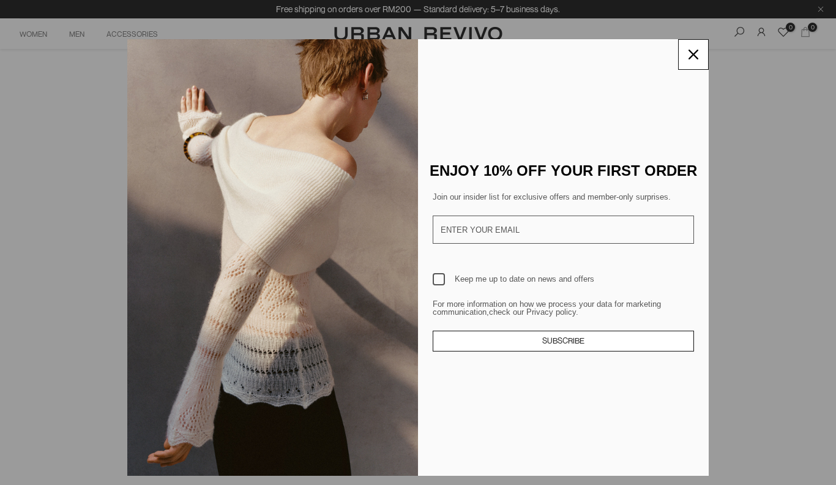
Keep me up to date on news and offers (524, 279)
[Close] (693, 54)
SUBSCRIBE (563, 340)
